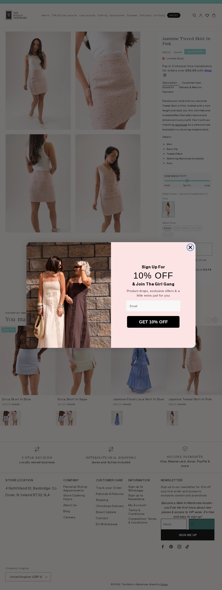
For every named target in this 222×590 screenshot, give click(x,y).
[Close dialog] (190, 247)
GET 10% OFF (153, 321)
